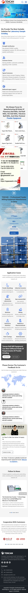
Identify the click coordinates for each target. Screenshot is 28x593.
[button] (11, 512)
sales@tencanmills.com (9, 575)
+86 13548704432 (8, 570)
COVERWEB (16, 591)
